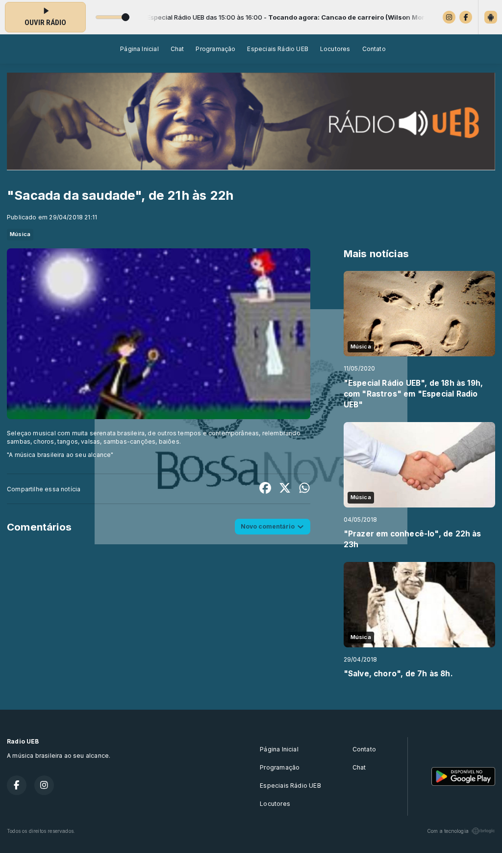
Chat (177, 49)
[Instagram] (449, 17)
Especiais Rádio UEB (277, 49)
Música (20, 234)
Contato (374, 49)
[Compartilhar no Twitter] (285, 489)
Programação (215, 49)
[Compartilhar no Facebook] (265, 489)
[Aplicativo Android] (490, 17)
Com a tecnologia (448, 831)
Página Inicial (139, 49)
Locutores (335, 49)
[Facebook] (465, 17)
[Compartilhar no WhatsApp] (304, 489)
